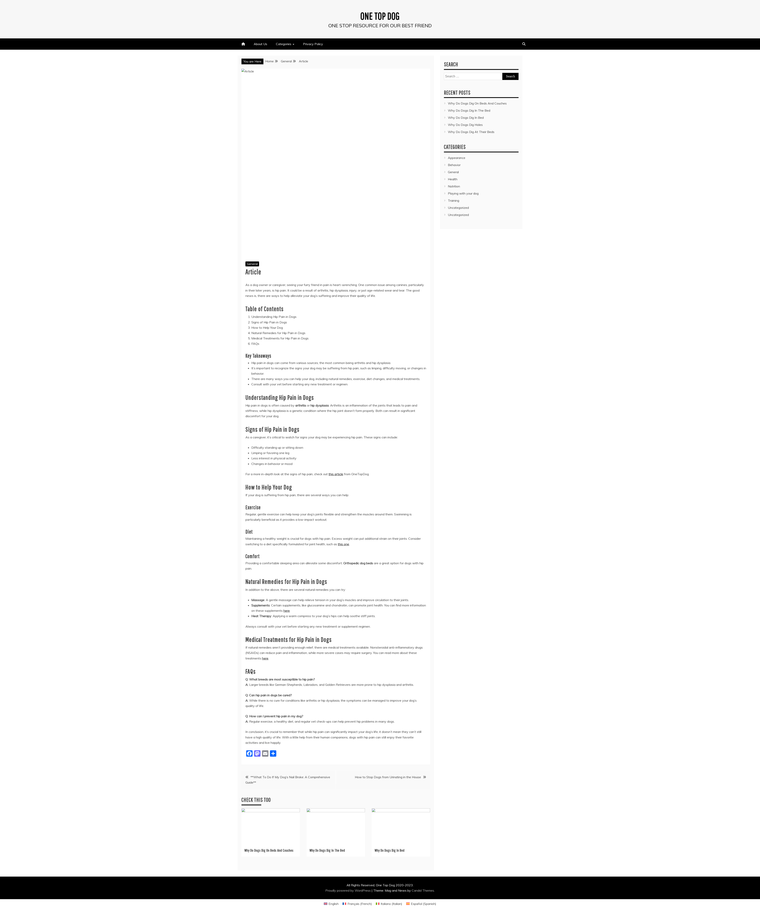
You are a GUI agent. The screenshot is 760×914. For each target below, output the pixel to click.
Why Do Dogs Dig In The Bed (327, 850)
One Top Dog (380, 16)
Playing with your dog (463, 193)
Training (453, 200)
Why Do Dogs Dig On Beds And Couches (269, 850)
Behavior (454, 165)
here (286, 611)
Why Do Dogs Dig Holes (465, 125)
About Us (260, 44)
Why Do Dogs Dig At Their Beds (471, 132)
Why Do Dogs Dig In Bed (390, 850)
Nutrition (454, 186)
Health (452, 179)
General (252, 264)
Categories (283, 44)
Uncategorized (458, 208)
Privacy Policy (313, 44)
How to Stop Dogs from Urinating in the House (388, 777)
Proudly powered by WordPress (348, 890)
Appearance (456, 158)
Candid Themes (423, 890)
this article (336, 474)
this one (343, 544)
